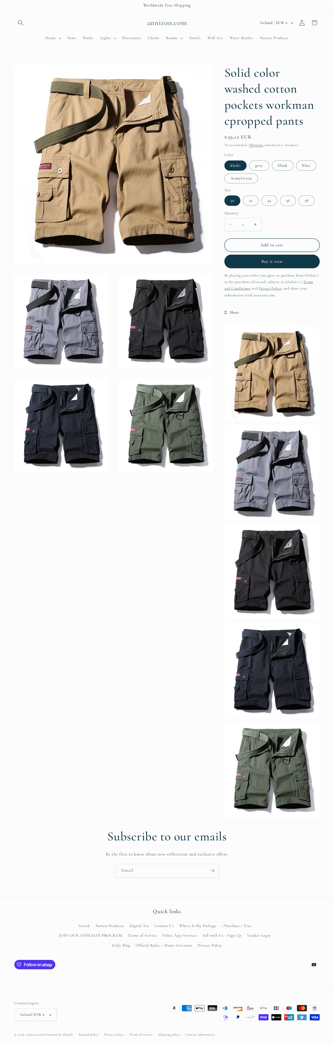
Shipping (256, 145)
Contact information (200, 1034)
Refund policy (89, 1034)
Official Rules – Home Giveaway (164, 945)
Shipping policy (169, 1034)
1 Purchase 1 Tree (236, 925)
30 (232, 200)
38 (307, 200)
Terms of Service (142, 935)
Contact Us (164, 925)
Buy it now (272, 261)
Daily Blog (121, 945)
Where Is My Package (197, 925)
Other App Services (179, 935)
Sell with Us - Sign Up (222, 935)
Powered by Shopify (59, 1034)
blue (306, 165)
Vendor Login (259, 935)
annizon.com (35, 1034)
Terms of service (140, 1034)
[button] (20, 22)
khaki (235, 165)
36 (288, 200)
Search (84, 925)
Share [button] (234, 312)
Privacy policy (114, 1034)
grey (259, 165)
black (283, 165)
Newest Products (110, 925)
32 (251, 200)
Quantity (231, 213)
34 (269, 200)
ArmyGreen (241, 178)
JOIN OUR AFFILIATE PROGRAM (90, 935)
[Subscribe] (212, 870)
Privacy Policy (210, 945)
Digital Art (139, 925)
